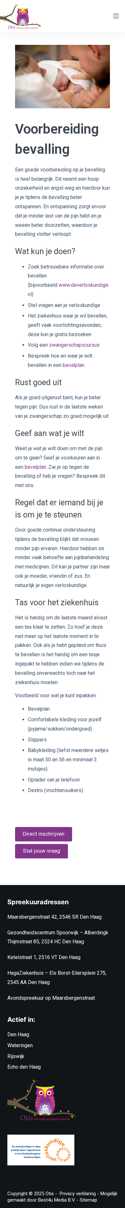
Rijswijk (15, 1056)
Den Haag (18, 1034)
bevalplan (73, 365)
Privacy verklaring (78, 1193)
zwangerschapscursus (74, 345)
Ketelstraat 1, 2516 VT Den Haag (43, 957)
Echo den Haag (24, 1067)
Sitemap (88, 1200)
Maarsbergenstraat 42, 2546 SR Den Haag (54, 917)
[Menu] (116, 16)
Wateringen (20, 1045)
